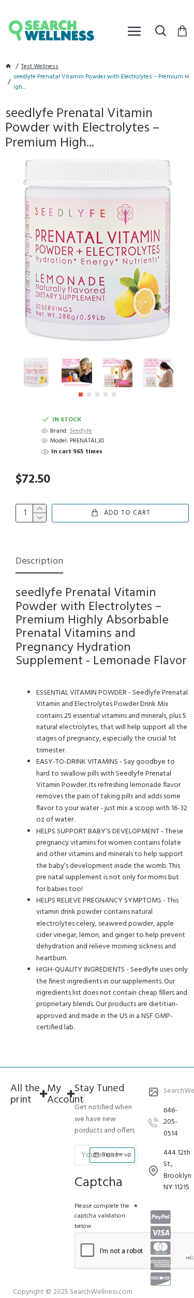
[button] (81, 394)
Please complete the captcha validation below (101, 1216)
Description (39, 562)
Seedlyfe (80, 431)
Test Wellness (39, 67)
